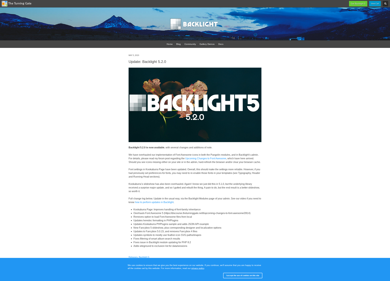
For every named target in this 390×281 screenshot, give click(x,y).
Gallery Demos (207, 44)
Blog (178, 44)
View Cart (375, 4)
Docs (220, 44)
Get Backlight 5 (358, 3)
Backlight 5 (144, 257)
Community (190, 44)
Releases (133, 257)
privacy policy (197, 268)
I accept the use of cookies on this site (242, 275)
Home (170, 44)
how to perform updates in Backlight (154, 202)
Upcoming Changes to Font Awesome (205, 158)
